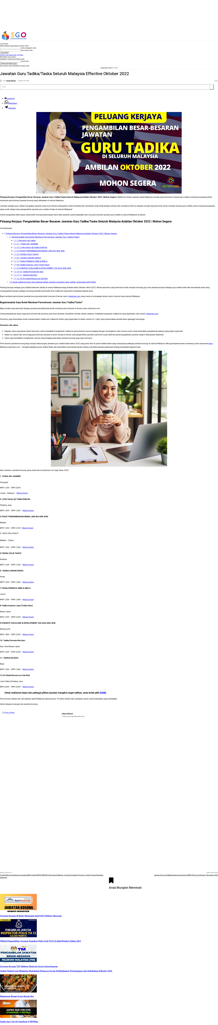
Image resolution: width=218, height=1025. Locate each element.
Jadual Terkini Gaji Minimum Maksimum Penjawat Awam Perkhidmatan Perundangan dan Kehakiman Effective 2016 (56, 971)
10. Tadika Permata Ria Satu (28, 271)
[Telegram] (69, 719)
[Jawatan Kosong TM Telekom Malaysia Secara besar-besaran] (18, 962)
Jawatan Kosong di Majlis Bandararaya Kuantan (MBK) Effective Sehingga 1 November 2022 (186, 875)
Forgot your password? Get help (11, 55)
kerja (211, 343)
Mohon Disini (22, 493)
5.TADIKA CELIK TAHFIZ (26, 254)
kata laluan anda (27, 50)
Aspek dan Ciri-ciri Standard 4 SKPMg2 (19, 1021)
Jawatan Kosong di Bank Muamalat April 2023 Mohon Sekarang (31, 916)
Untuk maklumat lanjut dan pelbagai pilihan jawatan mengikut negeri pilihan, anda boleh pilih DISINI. (52, 282)
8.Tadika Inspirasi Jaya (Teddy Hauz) (32, 264)
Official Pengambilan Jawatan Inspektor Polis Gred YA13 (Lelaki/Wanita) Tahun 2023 (40, 941)
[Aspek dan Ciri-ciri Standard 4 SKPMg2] (18, 1017)
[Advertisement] (109, 786)
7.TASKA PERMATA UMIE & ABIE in (30, 261)
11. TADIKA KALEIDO (25, 275)
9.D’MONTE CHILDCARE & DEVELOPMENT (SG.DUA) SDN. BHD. (42, 268)
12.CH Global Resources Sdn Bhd (31, 278)
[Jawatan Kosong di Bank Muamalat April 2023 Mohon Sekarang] (18, 911)
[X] (189, 35)
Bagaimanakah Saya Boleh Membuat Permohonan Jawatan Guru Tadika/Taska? (44, 237)
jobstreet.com (74, 296)
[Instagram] (184, 35)
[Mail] (66, 719)
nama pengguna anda (28, 48)
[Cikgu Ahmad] (1, 81)
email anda (25, 61)
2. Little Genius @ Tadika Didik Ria (30, 247)
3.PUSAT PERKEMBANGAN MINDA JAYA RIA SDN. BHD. (39, 250)
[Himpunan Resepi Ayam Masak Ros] (18, 992)
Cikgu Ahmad (11, 80)
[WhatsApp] (72, 719)
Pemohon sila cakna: (25, 240)
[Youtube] (76, 719)
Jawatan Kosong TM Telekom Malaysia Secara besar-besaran (29, 966)
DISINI (103, 692)
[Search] (212, 86)
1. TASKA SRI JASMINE (26, 244)
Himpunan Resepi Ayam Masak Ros (17, 996)
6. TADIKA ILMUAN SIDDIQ (27, 258)
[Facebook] (179, 35)
